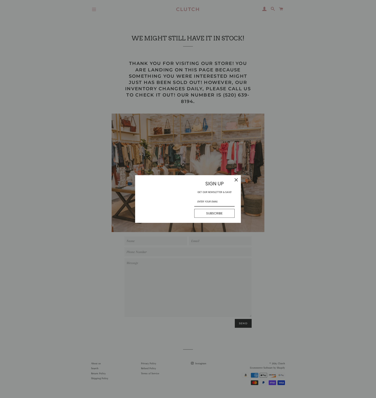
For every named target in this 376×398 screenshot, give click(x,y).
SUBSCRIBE (214, 213)
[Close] (236, 180)
